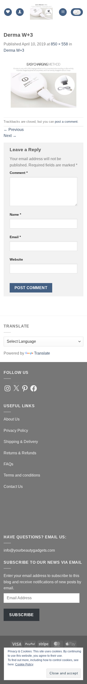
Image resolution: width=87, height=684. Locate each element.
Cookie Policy (24, 664)
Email (15, 237)
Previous (14, 130)
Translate (42, 353)
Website (16, 259)
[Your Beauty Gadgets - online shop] (41, 12)
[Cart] (77, 12)
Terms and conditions (22, 475)
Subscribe (21, 615)
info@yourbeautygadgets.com (29, 550)
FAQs (8, 464)
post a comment (66, 121)
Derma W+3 (14, 50)
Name (15, 214)
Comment (19, 173)
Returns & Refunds (20, 453)
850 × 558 (59, 44)
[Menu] (63, 12)
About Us (12, 419)
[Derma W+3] (43, 85)
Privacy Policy (16, 430)
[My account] (20, 12)
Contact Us (13, 486)
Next (10, 136)
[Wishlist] (8, 12)
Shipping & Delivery (21, 442)
